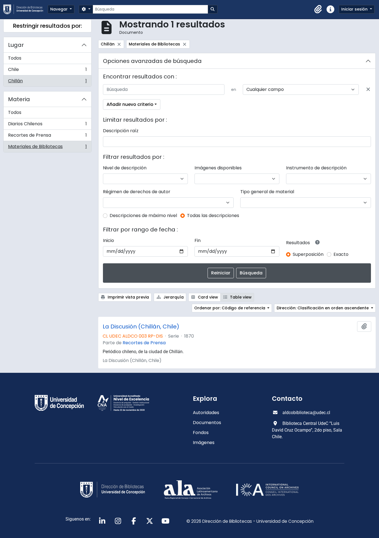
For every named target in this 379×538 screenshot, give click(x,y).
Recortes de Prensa (47, 136)
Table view (240, 297)
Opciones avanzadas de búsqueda (152, 61)
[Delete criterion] (368, 89)
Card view (207, 297)
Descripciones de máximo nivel (143, 215)
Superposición (308, 254)
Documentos (207, 422)
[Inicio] (25, 9)
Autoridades (206, 412)
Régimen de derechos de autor (136, 191)
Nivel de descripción (124, 168)
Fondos (201, 432)
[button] (318, 9)
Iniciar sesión (355, 9)
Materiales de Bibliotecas (47, 147)
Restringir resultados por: (47, 26)
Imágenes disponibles (218, 168)
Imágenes (203, 442)
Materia (19, 99)
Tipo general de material (267, 191)
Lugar (16, 45)
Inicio (108, 240)
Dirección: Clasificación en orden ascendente (323, 308)
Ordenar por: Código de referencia (230, 308)
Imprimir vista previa (128, 297)
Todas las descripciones (213, 215)
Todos (14, 58)
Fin (197, 240)
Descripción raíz (120, 131)
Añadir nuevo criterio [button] (130, 104)
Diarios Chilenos (47, 125)
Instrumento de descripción (316, 168)
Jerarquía (173, 297)
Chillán (47, 82)
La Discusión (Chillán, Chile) (141, 326)
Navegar (59, 9)
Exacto (340, 254)
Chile (47, 70)
